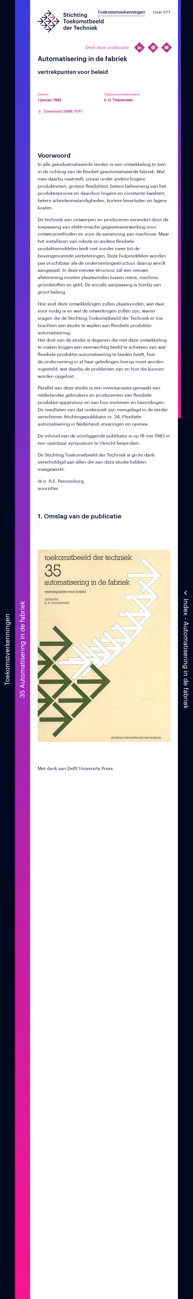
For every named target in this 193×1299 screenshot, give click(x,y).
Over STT (161, 12)
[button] (185, 649)
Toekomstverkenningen (121, 12)
